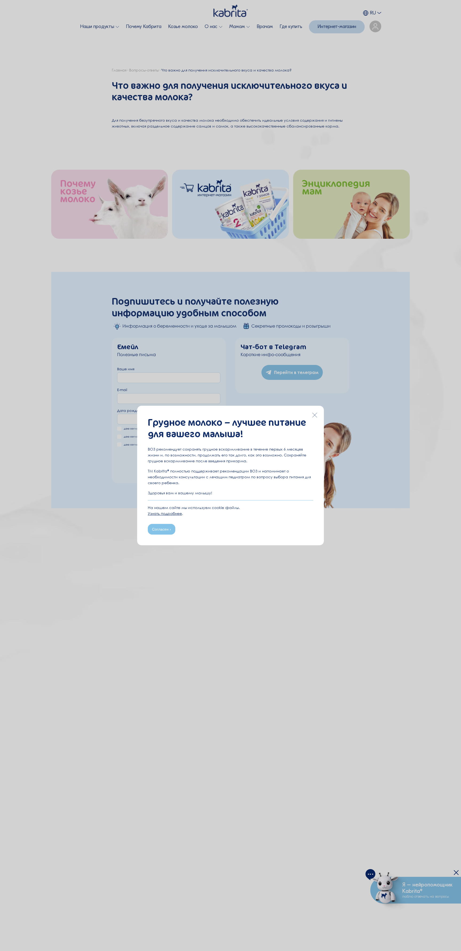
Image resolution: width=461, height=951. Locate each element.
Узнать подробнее (165, 513)
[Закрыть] (315, 415)
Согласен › (161, 529)
